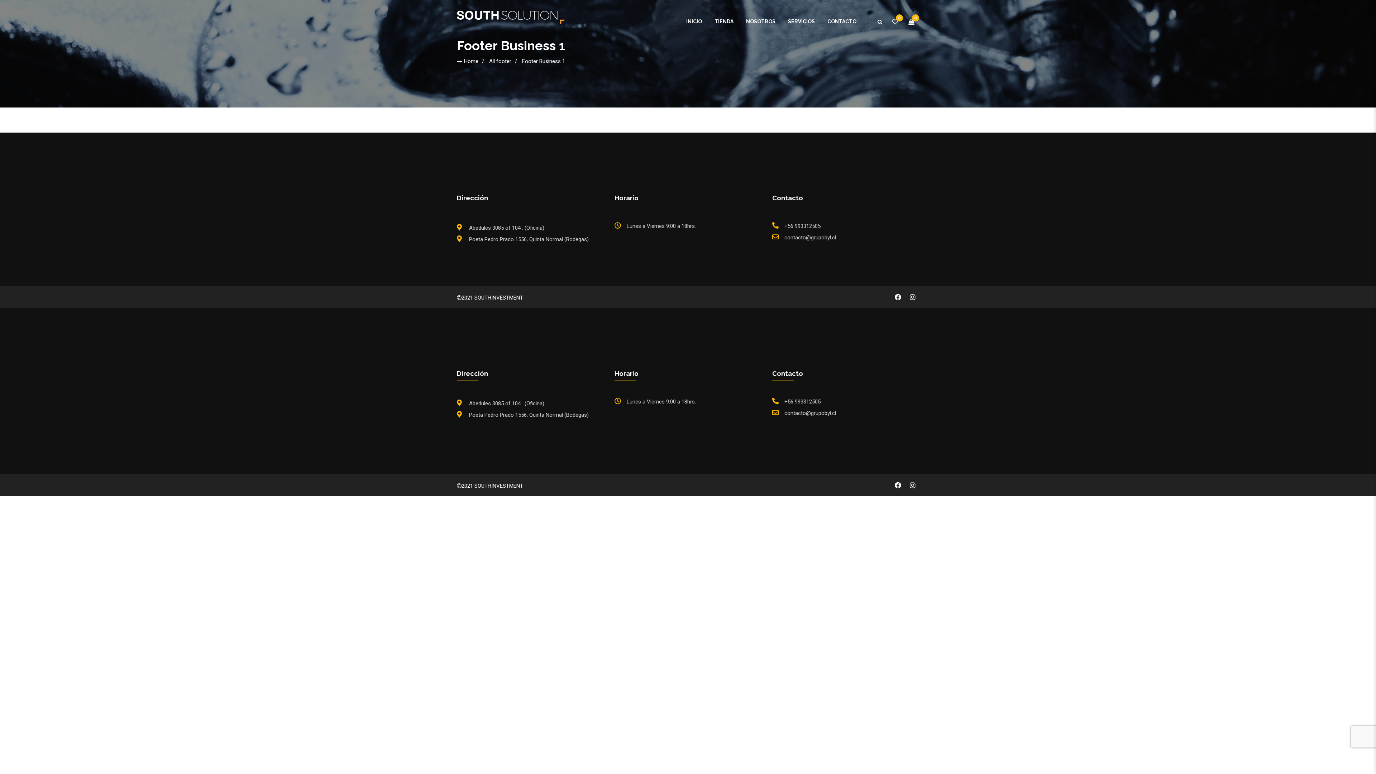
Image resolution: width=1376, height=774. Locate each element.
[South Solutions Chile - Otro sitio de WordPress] (510, 17)
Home (471, 61)
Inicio (694, 21)
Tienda (724, 21)
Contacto (841, 21)
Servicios (801, 21)
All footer (500, 61)
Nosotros (760, 21)
